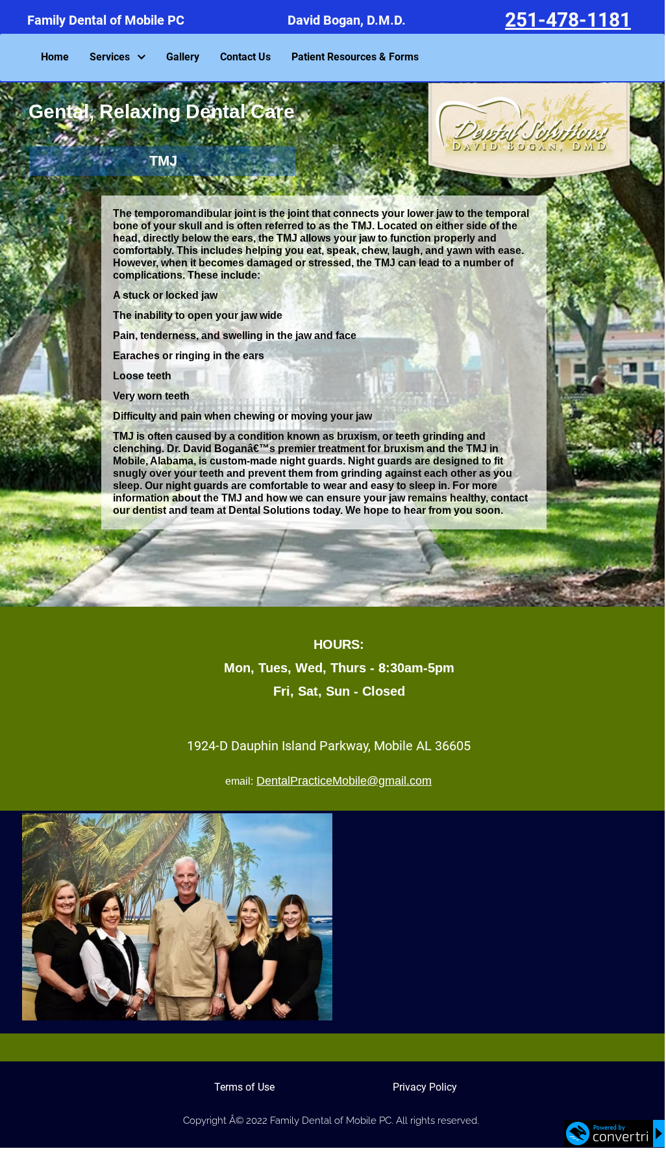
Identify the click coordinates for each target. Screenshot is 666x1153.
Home (55, 57)
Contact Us (245, 57)
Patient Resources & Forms (355, 57)
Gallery (182, 57)
